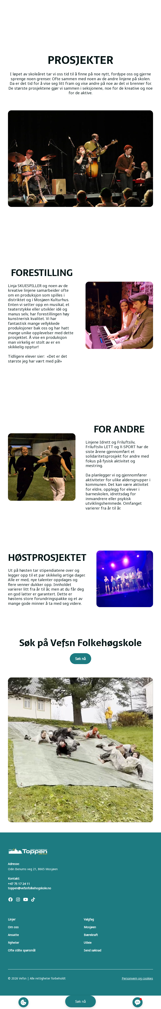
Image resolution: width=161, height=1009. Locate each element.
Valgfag (89, 919)
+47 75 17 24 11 (19, 884)
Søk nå (80, 658)
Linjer (12, 919)
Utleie (88, 942)
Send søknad (92, 950)
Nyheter (13, 942)
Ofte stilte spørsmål (21, 950)
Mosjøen (90, 927)
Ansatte (13, 935)
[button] (137, 1002)
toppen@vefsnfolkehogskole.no (29, 888)
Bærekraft (91, 935)
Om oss (13, 927)
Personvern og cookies (137, 978)
